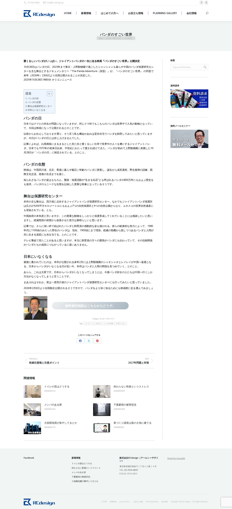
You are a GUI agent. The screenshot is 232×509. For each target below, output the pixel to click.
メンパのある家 (53, 404)
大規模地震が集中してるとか (60, 423)
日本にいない (121, 323)
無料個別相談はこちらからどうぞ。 (90, 306)
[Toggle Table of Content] (48, 93)
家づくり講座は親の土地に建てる (133, 423)
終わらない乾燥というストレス (131, 386)
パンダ (87, 323)
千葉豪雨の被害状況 (125, 404)
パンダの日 (33, 98)
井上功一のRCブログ (107, 319)
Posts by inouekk (176, 458)
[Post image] (32, 391)
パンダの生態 (34, 102)
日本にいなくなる (36, 109)
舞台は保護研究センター (40, 106)
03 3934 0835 (34, 2)
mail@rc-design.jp (55, 2)
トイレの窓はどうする (56, 386)
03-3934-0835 (131, 469)
